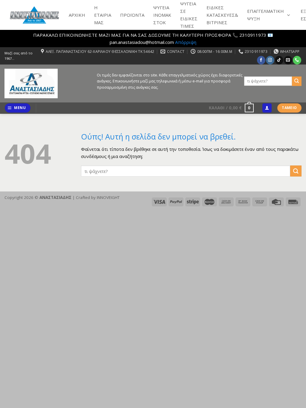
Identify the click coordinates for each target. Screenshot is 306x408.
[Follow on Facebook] (261, 60)
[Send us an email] (288, 60)
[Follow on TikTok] (279, 60)
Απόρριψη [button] (185, 42)
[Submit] (297, 81)
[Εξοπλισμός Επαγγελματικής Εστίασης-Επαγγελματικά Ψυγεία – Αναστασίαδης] (46, 83)
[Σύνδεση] (266, 108)
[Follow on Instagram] (270, 60)
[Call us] (297, 60)
